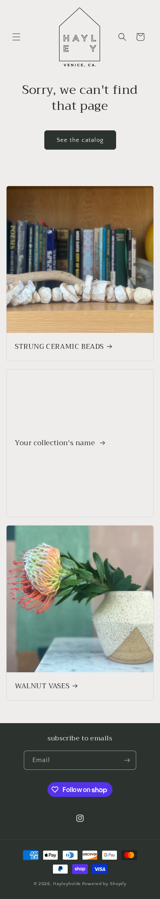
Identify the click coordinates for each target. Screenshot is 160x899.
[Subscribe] (127, 760)
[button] (16, 37)
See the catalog (80, 140)
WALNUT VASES (42, 686)
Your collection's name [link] (56, 443)
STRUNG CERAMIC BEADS (59, 346)
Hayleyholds (67, 883)
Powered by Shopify (104, 883)
